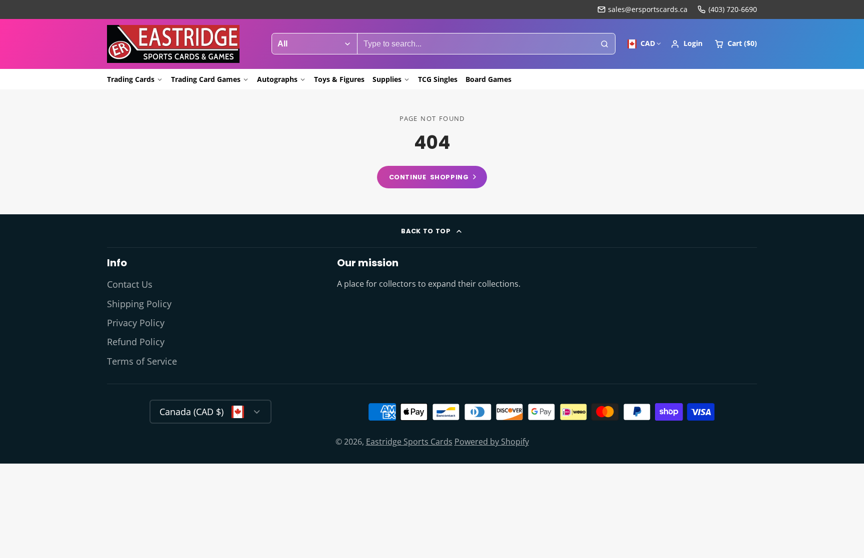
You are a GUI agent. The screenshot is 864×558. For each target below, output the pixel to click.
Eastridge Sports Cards (409, 441)
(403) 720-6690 (732, 9)
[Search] (604, 43)
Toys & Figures (339, 79)
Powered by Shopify (491, 441)
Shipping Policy (139, 304)
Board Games (489, 79)
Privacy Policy (135, 323)
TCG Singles (438, 79)
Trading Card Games (205, 79)
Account (686, 43)
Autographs (277, 79)
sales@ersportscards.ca (648, 9)
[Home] (173, 44)
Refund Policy (135, 342)
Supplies (387, 79)
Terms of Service (142, 361)
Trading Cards (130, 79)
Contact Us (129, 284)
